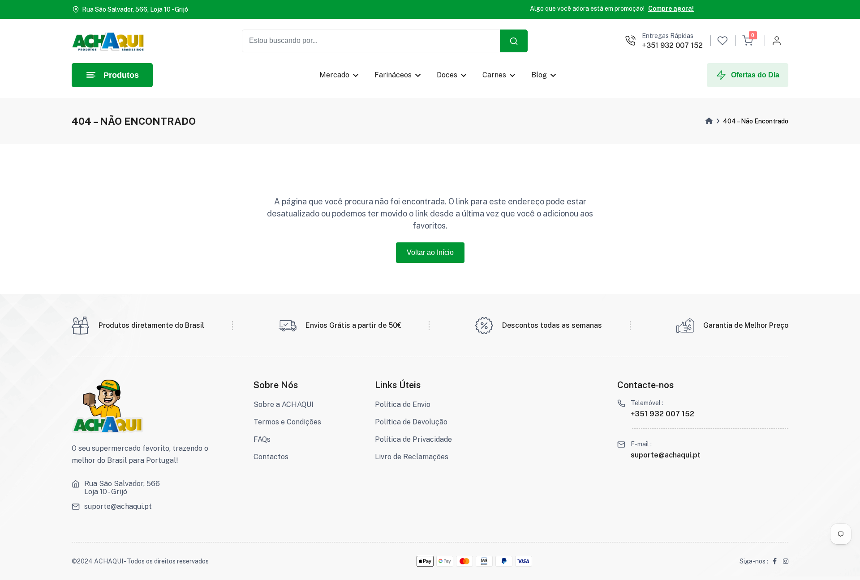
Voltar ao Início (430, 252)
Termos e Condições (287, 422)
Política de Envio (402, 404)
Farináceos (393, 75)
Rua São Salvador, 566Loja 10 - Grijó (122, 488)
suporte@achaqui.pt (118, 507)
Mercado (334, 75)
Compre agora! (671, 8)
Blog (539, 75)
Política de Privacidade (413, 439)
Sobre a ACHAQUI (284, 404)
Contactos (271, 457)
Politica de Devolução (411, 422)
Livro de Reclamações (411, 457)
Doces (447, 75)
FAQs (262, 439)
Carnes (494, 75)
